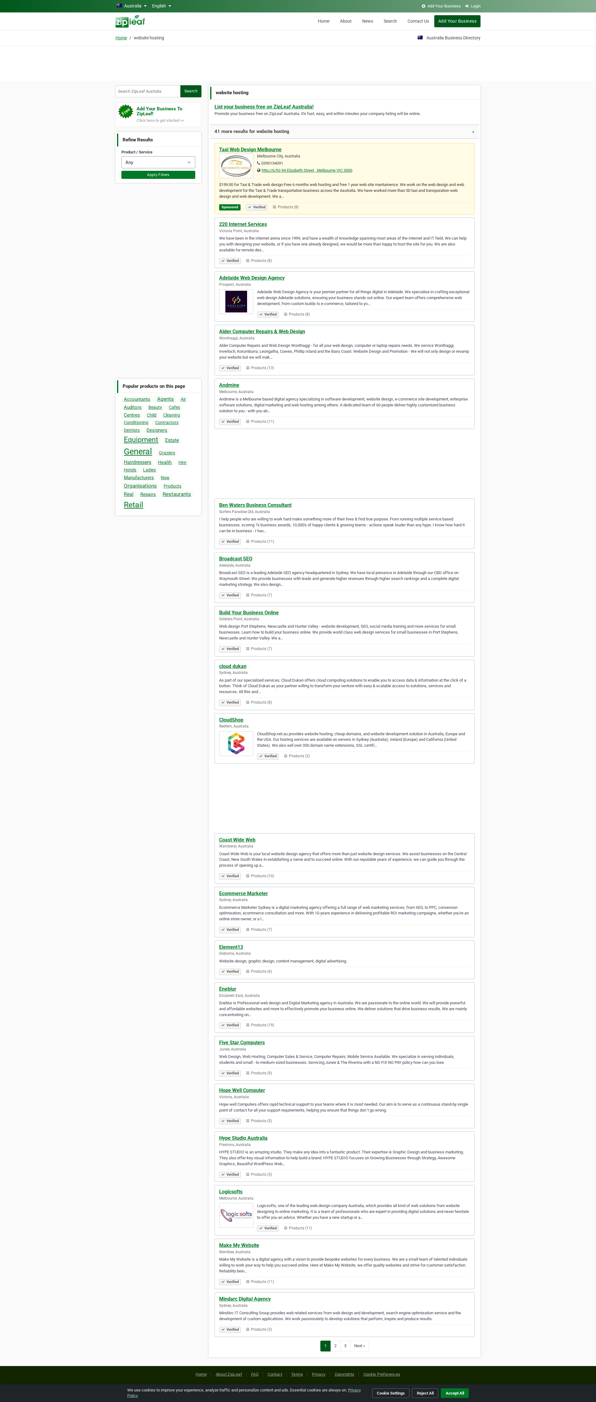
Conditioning (136, 422)
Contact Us (418, 21)
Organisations (140, 486)
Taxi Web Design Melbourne (250, 150)
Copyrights (344, 1374)
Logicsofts (230, 1192)
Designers (157, 430)
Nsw (165, 477)
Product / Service (136, 152)
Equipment (141, 440)
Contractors (166, 422)
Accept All (455, 1393)
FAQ (255, 1374)
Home (323, 21)
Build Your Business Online (249, 613)
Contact (275, 1374)
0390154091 (272, 163)
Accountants (137, 399)
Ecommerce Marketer (243, 893)
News (367, 21)
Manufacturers (139, 477)
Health (165, 462)
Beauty (155, 407)
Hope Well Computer (242, 1090)
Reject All (425, 1393)
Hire (182, 462)
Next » (359, 1345)
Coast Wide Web (237, 840)
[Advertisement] (298, 63)
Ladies (149, 469)
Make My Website (239, 1245)
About (346, 21)
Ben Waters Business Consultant (255, 505)
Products (172, 486)
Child (151, 415)
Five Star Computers (242, 1043)
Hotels (130, 469)
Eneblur (227, 989)
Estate (172, 440)
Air (183, 399)
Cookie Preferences (381, 1374)
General (138, 452)
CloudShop (231, 720)
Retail (133, 504)
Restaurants (177, 494)
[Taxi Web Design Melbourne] (238, 166)
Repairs (148, 494)
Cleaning (171, 415)
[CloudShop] (238, 744)
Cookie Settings (391, 1393)
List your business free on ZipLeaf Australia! (264, 107)
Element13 (231, 947)
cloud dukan (232, 666)
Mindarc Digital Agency (245, 1299)
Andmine (229, 385)
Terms (297, 1374)
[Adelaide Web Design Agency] (238, 302)
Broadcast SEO (235, 559)
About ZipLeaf (229, 1374)
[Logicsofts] (238, 1216)
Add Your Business (457, 21)
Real (128, 494)
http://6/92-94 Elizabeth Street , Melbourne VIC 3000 (307, 170)
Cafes (174, 407)
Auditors (133, 407)
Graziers (167, 452)
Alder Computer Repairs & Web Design (262, 331)
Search (390, 21)
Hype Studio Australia (243, 1138)
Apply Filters (158, 175)
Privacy (319, 1374)
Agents (165, 399)
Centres (132, 415)
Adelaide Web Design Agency (252, 278)
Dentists (132, 430)
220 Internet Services (243, 224)
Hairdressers (137, 462)
